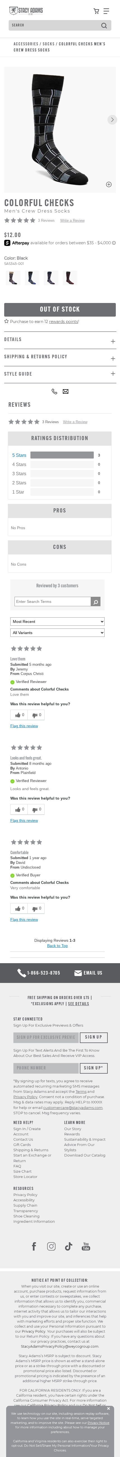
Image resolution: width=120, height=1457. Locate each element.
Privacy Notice (98, 1423)
